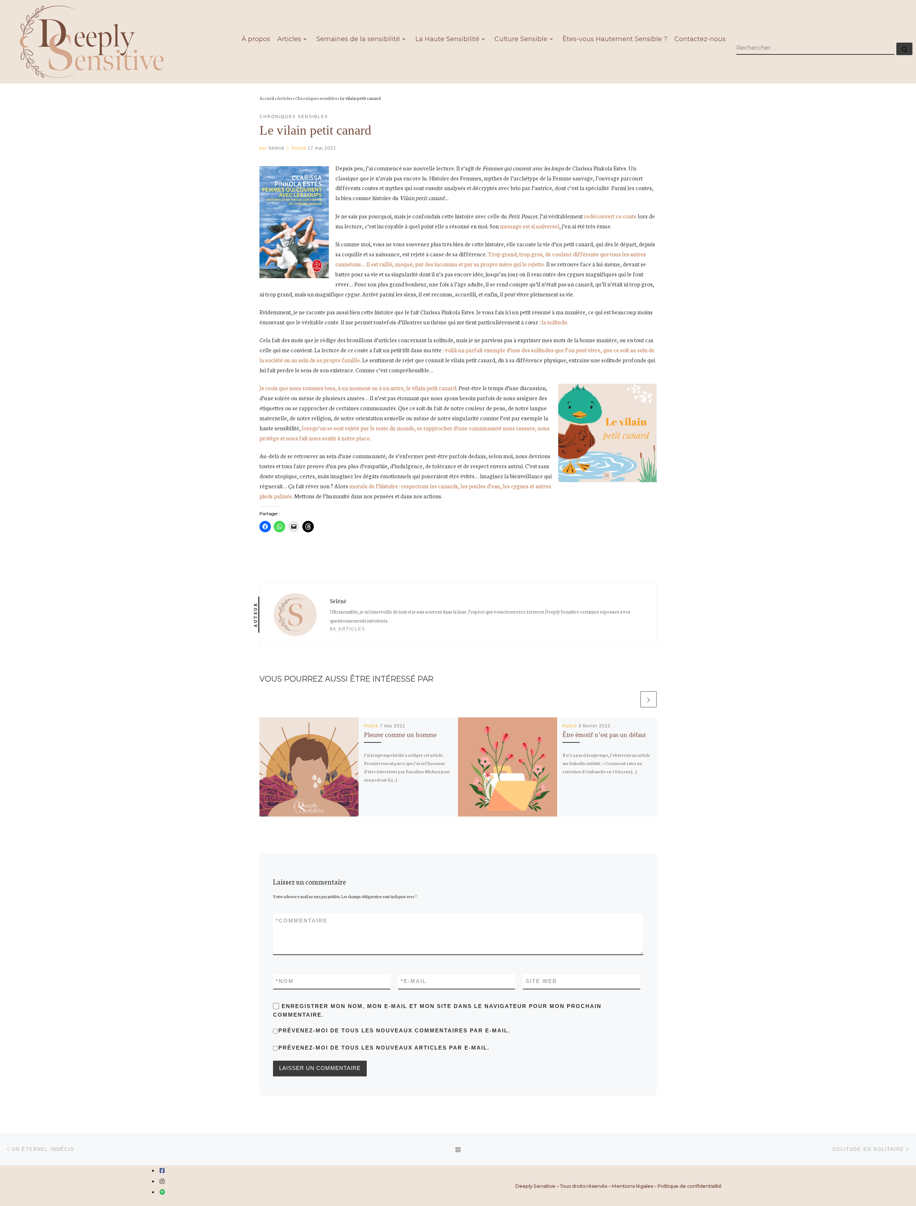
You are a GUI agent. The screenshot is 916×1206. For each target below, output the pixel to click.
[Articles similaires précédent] (632, 699)
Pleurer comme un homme (400, 734)
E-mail (414, 981)
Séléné (276, 148)
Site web (541, 981)
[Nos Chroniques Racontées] (162, 1192)
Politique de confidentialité (690, 1186)
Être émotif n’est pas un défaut (604, 734)
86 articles (347, 628)
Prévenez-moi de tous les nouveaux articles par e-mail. (383, 1048)
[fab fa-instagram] (162, 1181)
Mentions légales (632, 1186)
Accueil (266, 98)
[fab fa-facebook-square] (162, 1170)
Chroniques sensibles (316, 98)
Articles (284, 98)
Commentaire (301, 920)
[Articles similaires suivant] (648, 699)
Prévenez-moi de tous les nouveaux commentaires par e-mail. (394, 1030)
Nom (285, 981)
